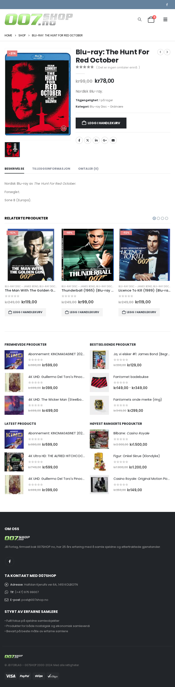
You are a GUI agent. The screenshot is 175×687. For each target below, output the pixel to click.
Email (113, 140)
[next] (167, 52)
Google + (104, 140)
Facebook (79, 140)
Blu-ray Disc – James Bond (21, 286)
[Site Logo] (39, 19)
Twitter (87, 140)
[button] (139, 19)
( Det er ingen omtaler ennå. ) (118, 67)
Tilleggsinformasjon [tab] (51, 168)
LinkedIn (96, 140)
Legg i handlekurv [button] (27, 312)
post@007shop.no (34, 600)
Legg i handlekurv (104, 123)
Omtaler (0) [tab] (88, 168)
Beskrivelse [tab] (14, 168)
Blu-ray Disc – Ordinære (106, 106)
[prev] (160, 52)
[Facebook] (167, 4)
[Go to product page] (14, 359)
